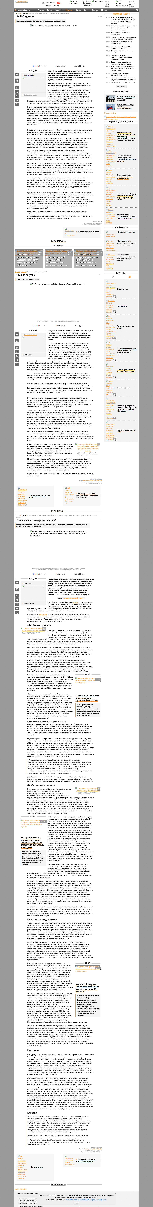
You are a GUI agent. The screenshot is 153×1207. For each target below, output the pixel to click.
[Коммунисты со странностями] (69, 232)
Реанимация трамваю (30, 95)
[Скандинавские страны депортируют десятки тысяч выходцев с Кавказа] (110, 289)
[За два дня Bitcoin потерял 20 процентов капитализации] (110, 245)
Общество (69, 10)
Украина (41, 10)
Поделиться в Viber (17, 96)
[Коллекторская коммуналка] (110, 234)
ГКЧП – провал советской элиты (132, 7)
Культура (95, 10)
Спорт (86, 10)
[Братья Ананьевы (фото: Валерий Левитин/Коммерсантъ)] (33, 629)
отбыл (75, 602)
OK (77, 1203)
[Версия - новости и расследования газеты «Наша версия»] (28, 5)
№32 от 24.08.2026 (50, 3)
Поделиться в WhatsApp (17, 92)
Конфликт (58, 10)
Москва (104, 10)
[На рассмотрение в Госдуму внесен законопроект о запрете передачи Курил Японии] (110, 196)
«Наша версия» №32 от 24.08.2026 (92, 480)
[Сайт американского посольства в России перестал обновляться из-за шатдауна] (110, 158)
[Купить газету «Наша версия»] (43, 3)
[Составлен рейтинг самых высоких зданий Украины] (110, 370)
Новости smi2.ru (20, 1189)
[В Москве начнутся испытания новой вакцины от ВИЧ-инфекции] (110, 261)
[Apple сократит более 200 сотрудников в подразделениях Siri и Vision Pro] (69, 495)
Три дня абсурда (29, 603)
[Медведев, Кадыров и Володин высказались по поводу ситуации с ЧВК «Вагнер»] (87, 974)
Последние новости (121, 14)
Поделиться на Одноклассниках (17, 87)
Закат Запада (107, 6)
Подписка (48, 5)
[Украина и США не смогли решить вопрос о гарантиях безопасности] (87, 685)
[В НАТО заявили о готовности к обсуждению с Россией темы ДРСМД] (110, 216)
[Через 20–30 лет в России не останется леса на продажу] (110, 306)
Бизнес (78, 10)
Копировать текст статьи (17, 104)
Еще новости (121, 87)
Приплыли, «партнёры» (87, 4)
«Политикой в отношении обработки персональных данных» (86, 1200)
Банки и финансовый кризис (73, 598)
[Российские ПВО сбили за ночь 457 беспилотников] (69, 1160)
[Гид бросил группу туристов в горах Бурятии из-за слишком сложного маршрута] (110, 351)
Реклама (56, 5)
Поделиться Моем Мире (17, 81)
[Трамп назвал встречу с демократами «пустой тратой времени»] (110, 177)
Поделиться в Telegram (17, 100)
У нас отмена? (28, 355)
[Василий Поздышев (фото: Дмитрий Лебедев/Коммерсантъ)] (87, 789)
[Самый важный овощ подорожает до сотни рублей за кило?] (110, 388)
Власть (49, 10)
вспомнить (43, 614)
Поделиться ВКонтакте (17, 74)
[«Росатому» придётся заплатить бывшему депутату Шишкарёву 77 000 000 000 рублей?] (23, 496)
